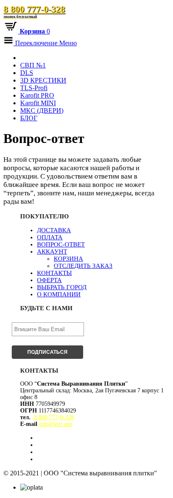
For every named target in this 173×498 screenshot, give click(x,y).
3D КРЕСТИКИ (43, 80)
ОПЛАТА (50, 237)
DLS (26, 72)
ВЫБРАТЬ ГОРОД (61, 287)
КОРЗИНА (68, 258)
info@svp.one (55, 424)
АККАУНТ (52, 251)
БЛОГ (28, 118)
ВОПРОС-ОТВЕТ (61, 244)
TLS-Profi (33, 87)
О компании (59, 294)
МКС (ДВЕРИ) (41, 110)
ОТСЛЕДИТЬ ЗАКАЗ (83, 265)
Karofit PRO (37, 95)
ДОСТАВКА (54, 230)
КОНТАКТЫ (54, 273)
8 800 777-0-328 (34, 11)
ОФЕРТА (49, 280)
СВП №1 (33, 65)
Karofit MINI (38, 102)
